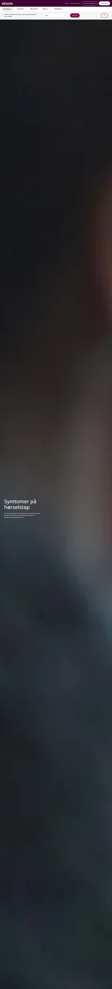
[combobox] (54, 15)
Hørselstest (104, 3)
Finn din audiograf (90, 3)
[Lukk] (104, 15)
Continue (75, 15)
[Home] (7, 3)
